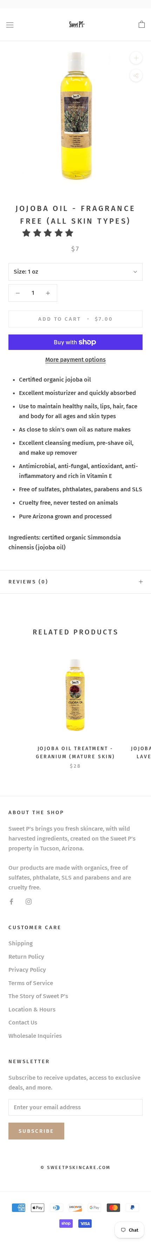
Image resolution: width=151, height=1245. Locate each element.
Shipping (20, 943)
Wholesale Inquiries (35, 1036)
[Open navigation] (9, 25)
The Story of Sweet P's (38, 996)
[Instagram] (29, 901)
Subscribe (36, 1131)
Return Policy (26, 956)
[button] (50, 233)
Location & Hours (31, 1009)
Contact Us (22, 1022)
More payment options (75, 359)
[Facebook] (11, 901)
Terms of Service (30, 983)
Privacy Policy (27, 969)
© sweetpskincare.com (75, 1167)
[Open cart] (142, 24)
